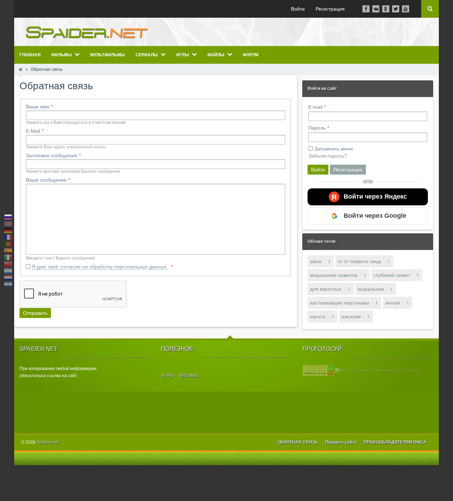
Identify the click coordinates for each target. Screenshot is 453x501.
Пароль (317, 128)
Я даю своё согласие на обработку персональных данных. (100, 266)
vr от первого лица (359, 261)
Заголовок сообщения (51, 155)
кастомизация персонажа (339, 303)
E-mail (315, 107)
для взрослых (326, 289)
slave (316, 261)
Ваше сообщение (46, 180)
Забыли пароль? (327, 156)
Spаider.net (47, 442)
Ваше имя (37, 106)
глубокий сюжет (392, 275)
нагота (317, 316)
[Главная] (20, 69)
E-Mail (33, 131)
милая (392, 303)
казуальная (371, 289)
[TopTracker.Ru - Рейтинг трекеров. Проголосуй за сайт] (318, 370)
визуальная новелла (333, 275)
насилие (351, 316)
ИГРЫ (167, 375)
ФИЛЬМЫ (188, 375)
